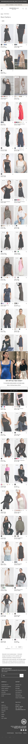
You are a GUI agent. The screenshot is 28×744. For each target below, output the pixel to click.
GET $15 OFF (14, 390)
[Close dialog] (27, 352)
